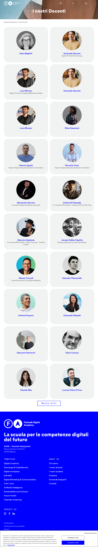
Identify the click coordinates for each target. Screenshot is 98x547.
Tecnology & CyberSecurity (16, 467)
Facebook (9, 513)
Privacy (6, 529)
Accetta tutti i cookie (73, 542)
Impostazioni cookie (73, 537)
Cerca (61, 3)
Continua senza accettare (90, 533)
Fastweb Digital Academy (38, 423)
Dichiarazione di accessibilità (14, 526)
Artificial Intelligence (13, 487)
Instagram (5, 513)
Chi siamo (13, 22)
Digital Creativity (11, 463)
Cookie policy (9, 523)
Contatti (52, 483)
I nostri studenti (56, 471)
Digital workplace (12, 471)
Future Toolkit (10, 495)
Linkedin (14, 513)
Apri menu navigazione (86, 3)
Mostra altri (49, 403)
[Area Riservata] (73, 3)
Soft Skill (8, 475)
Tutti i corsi (9, 483)
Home (6, 22)
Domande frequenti (57, 479)
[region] (49, 538)
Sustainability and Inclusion (16, 491)
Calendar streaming (13, 499)
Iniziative (53, 475)
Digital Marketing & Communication (20, 479)
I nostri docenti (55, 467)
